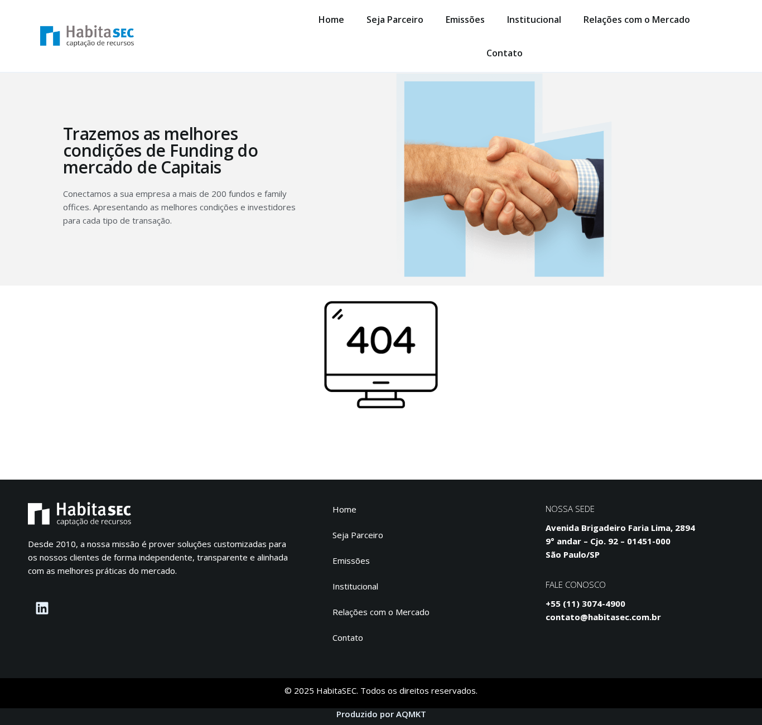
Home (331, 19)
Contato (504, 53)
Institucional (534, 19)
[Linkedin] (42, 608)
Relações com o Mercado (636, 19)
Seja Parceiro (394, 19)
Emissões (465, 19)
